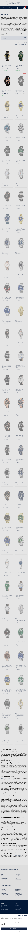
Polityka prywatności (22, 915)
